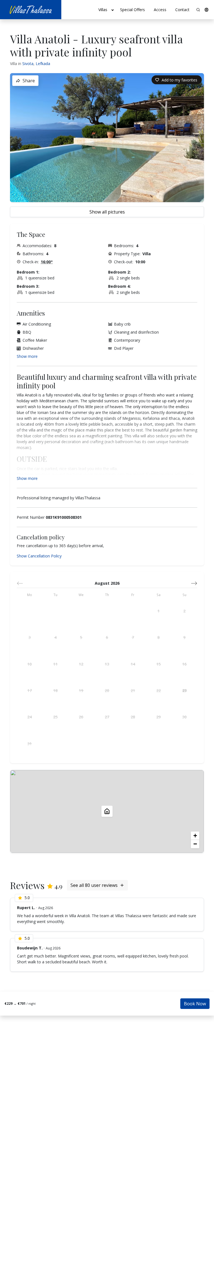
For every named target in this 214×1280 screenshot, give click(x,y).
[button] (206, 10)
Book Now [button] (195, 1004)
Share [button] (29, 81)
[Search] (198, 10)
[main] (107, 649)
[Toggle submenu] (112, 10)
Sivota (27, 63)
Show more (27, 356)
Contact (182, 9)
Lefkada (43, 63)
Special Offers (132, 9)
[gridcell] (159, 611)
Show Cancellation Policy (39, 556)
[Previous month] (20, 583)
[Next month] (194, 583)
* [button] (47, 261)
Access (160, 9)
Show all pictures (107, 212)
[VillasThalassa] (30, 9)
